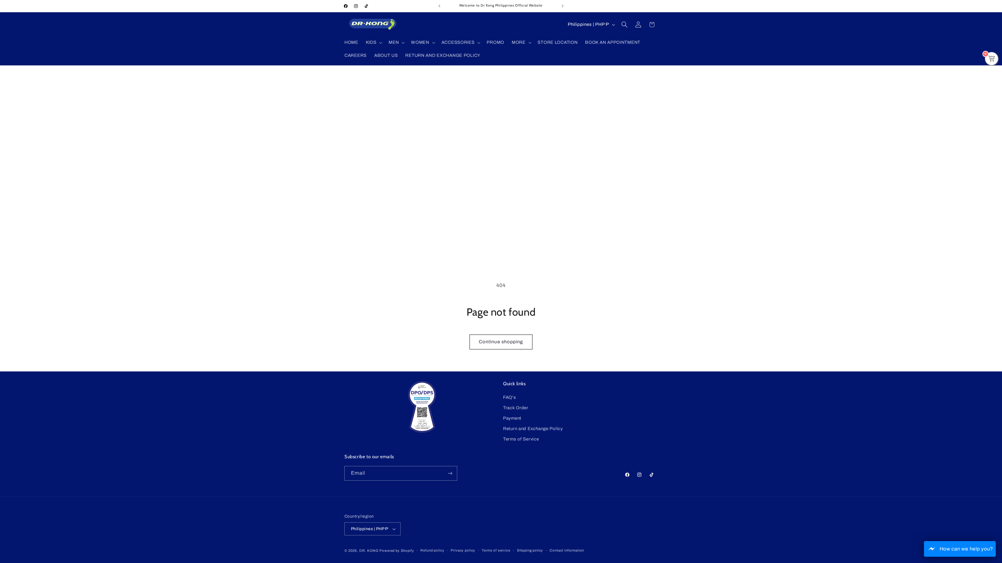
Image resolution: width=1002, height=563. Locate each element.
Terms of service (496, 550)
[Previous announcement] (439, 6)
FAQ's (509, 397)
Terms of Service (521, 439)
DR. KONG (369, 551)
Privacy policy (463, 550)
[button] (373, 42)
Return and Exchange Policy (533, 428)
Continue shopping (501, 341)
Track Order (515, 407)
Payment (512, 418)
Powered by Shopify (396, 551)
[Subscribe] (450, 473)
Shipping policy (530, 550)
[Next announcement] (562, 6)
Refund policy (432, 550)
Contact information (567, 550)
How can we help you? (966, 549)
